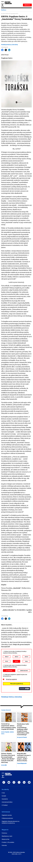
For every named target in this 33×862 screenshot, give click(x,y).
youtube (9, 782)
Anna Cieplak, (5, 732)
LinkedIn (9, 50)
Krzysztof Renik (22, 737)
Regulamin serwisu (7, 815)
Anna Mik (4, 765)
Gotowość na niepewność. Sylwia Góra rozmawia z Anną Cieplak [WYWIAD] (8, 726)
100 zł (26, 656)
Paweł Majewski (22, 763)
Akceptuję (11, 679)
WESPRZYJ (27, 5)
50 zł (6, 661)
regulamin (14, 679)
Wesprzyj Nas (5, 839)
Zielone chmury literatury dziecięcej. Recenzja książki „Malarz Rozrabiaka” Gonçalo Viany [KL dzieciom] (8, 758)
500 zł (6, 656)
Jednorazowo (24, 670)
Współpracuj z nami (7, 836)
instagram (14, 782)
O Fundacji (4, 805)
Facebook (2, 50)
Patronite (4, 845)
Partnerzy (4, 833)
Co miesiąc (9, 670)
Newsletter (5, 799)
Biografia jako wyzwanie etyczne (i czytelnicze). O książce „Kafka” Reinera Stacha (24, 757)
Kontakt (4, 796)
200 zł (16, 656)
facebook (3, 782)
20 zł (16, 661)
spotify (29, 782)
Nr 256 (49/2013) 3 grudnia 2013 (9, 13)
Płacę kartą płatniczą (16, 683)
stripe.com (24, 688)
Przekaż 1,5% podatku (8, 842)
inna (26, 661)
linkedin (24, 782)
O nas (3, 792)
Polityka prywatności (7, 818)
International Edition (7, 802)
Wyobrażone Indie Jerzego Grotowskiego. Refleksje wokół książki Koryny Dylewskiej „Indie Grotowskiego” (23, 729)
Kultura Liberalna (6, 4)
